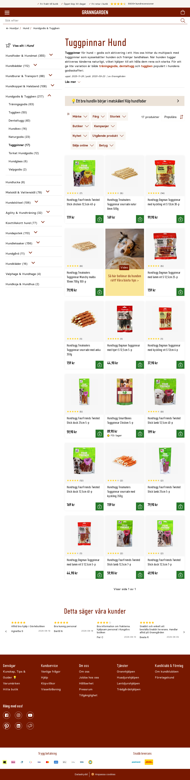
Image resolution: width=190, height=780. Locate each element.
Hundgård (15, 253)
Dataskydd (81, 774)
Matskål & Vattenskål (24, 192)
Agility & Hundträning (24, 213)
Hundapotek (18, 233)
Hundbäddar (18, 66)
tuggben (147, 66)
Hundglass (18, 161)
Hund (26, 28)
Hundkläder (16, 263)
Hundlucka (15, 182)
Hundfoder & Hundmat (25, 55)
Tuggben (18, 112)
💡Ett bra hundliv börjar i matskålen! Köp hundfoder (108, 101)
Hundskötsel (18, 202)
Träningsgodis (21, 104)
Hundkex (18, 128)
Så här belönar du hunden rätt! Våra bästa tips (124, 278)
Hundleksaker (19, 243)
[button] (132, 3)
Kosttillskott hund (21, 223)
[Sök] (183, 20)
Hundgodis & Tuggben (46, 28)
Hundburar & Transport (25, 76)
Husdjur (14, 28)
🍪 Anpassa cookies (103, 774)
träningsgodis (108, 66)
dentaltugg (126, 66)
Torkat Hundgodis (24, 153)
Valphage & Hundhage (23, 274)
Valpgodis (18, 169)
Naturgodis (19, 137)
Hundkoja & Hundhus (22, 284)
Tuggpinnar (19, 145)
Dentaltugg (19, 120)
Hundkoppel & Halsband (26, 86)
